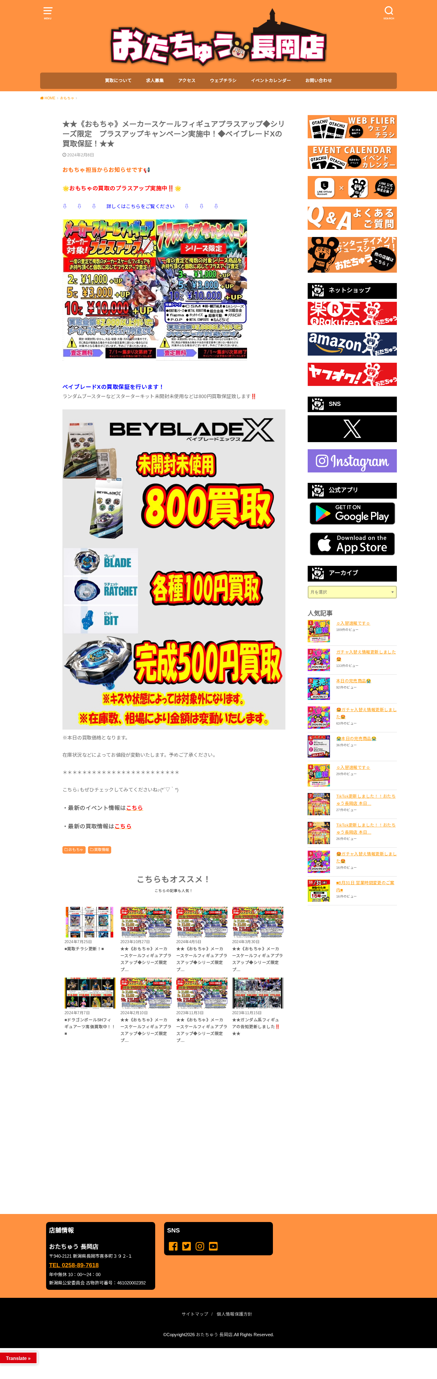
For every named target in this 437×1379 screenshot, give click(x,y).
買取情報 (101, 850)
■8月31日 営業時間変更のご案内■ (365, 886)
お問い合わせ (318, 80)
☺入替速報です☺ (353, 623)
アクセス (187, 80)
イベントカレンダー (271, 80)
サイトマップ (195, 1314)
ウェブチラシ (223, 80)
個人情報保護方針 (234, 1314)
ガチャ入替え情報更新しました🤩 (366, 656)
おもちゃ (76, 850)
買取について (118, 80)
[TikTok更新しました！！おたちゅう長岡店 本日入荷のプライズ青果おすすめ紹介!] (319, 804)
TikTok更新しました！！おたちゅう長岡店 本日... (366, 800)
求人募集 (155, 80)
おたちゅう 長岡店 (214, 1334)
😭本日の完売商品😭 (356, 738)
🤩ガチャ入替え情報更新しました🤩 (366, 713)
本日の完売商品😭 (353, 680)
